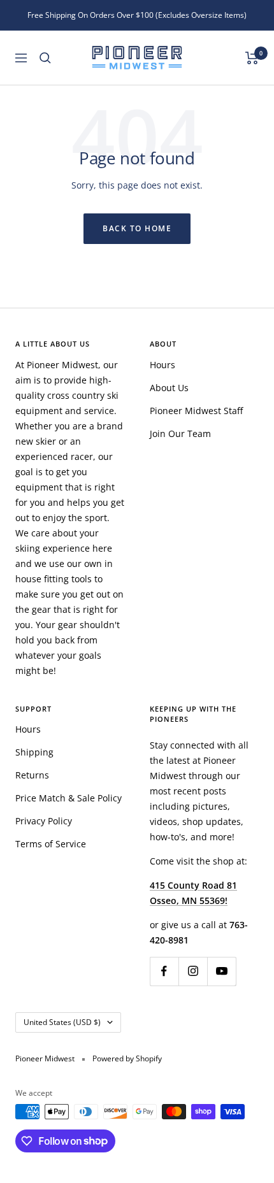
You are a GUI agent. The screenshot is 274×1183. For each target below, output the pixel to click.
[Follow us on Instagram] (192, 971)
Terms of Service (50, 844)
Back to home (137, 228)
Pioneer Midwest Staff (196, 411)
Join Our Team (180, 433)
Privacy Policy (43, 821)
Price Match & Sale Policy (68, 798)
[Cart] (252, 58)
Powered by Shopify (127, 1058)
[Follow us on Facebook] (164, 971)
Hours (162, 365)
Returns (32, 775)
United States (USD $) (62, 1022)
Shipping (34, 752)
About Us (169, 388)
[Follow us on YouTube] (221, 971)
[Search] (45, 58)
